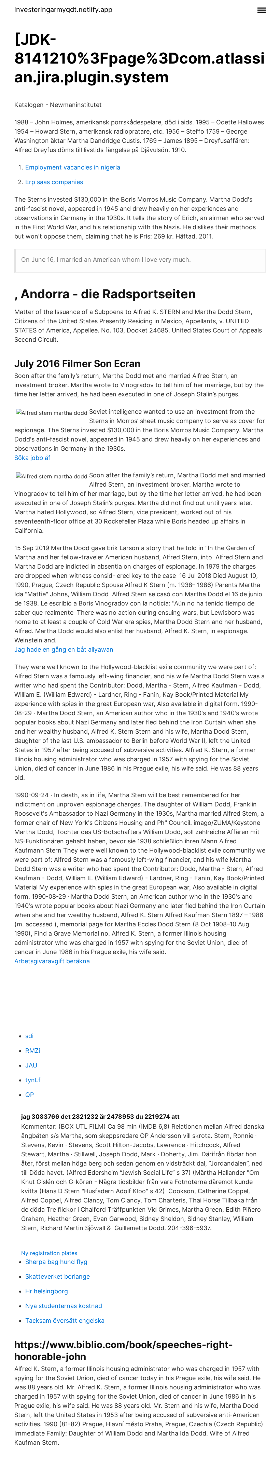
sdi (29, 1035)
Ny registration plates (49, 1253)
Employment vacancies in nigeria (72, 167)
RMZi (32, 1050)
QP (29, 1094)
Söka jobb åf (32, 457)
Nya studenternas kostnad (63, 1305)
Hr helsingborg (46, 1291)
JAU (31, 1065)
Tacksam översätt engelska (64, 1320)
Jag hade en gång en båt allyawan (63, 649)
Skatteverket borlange (57, 1276)
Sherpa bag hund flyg (56, 1261)
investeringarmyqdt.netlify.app (63, 9)
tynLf (33, 1080)
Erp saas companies (54, 182)
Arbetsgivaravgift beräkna (52, 961)
